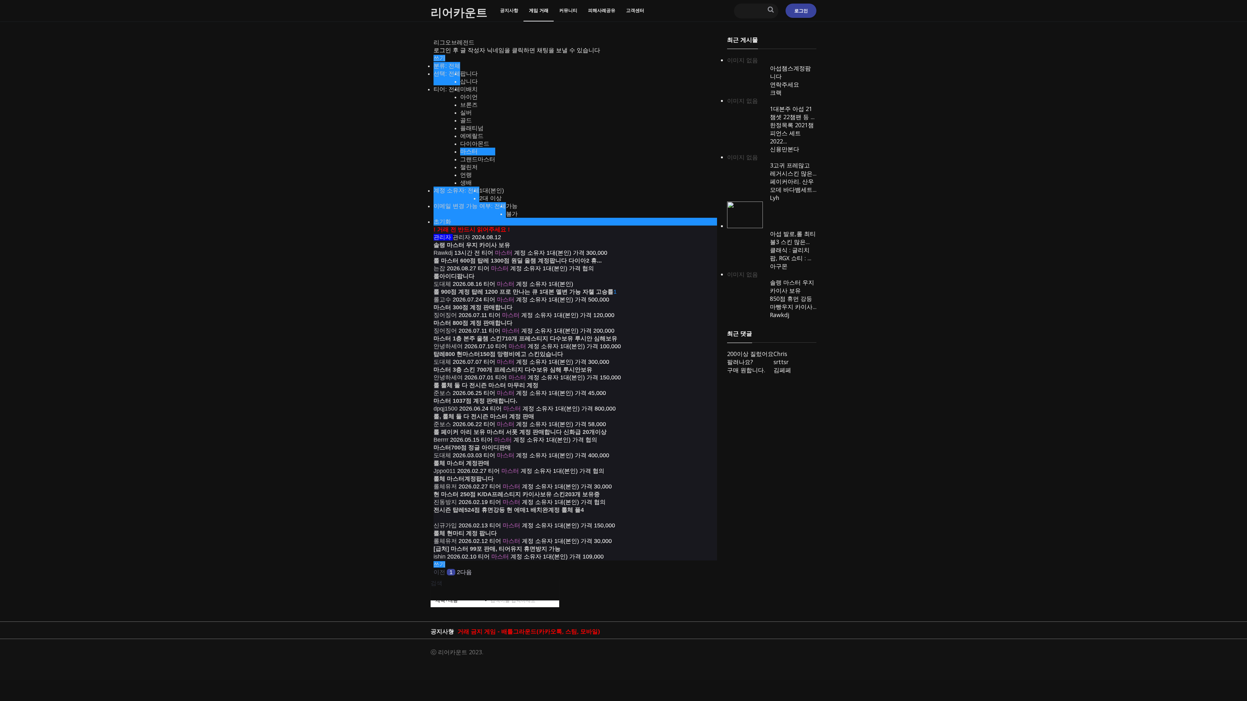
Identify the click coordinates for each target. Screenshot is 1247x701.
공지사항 (509, 10)
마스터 (469, 151)
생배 (466, 182)
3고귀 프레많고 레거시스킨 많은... (793, 169)
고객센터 (635, 10)
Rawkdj (443, 253)
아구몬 (778, 266)
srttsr (781, 362)
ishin (440, 556)
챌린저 (469, 167)
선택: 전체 (447, 73)
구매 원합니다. (746, 370)
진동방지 (445, 502)
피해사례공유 (601, 10)
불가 (512, 214)
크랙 (776, 92)
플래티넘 (472, 128)
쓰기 (439, 58)
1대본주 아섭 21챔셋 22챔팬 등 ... (792, 113)
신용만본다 (784, 149)
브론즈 (469, 105)
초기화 (442, 221)
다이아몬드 (474, 144)
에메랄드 (472, 136)
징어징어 (445, 315)
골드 (466, 120)
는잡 (439, 268)
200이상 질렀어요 (750, 354)
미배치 (469, 89)
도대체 (442, 284)
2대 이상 (490, 198)
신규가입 (445, 525)
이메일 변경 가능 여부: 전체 (470, 206)
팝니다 (469, 73)
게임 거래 (538, 10)
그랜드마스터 (477, 159)
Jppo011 (445, 471)
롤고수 (442, 299)
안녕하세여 (448, 346)
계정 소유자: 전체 (456, 190)
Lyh (774, 198)
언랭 (466, 175)
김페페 (782, 370)
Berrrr (441, 440)
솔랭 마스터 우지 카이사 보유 (792, 286)
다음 (466, 572)
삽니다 (469, 81)
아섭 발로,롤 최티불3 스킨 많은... (793, 238)
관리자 (452, 237)
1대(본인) (491, 190)
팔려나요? (740, 362)
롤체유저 (445, 486)
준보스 (442, 393)
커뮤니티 (568, 10)
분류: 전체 (447, 66)
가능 (512, 206)
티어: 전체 (447, 89)
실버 (466, 112)
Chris (780, 354)
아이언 (469, 97)
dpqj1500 (446, 408)
